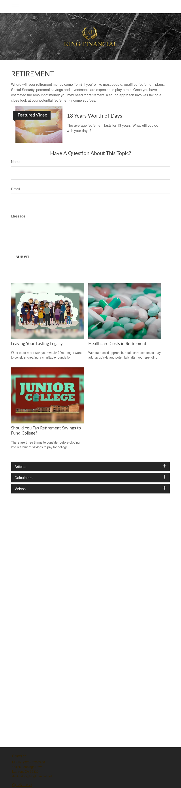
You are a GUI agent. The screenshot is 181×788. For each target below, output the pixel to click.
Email (15, 188)
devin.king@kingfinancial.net (32, 776)
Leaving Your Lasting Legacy (37, 344)
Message (18, 216)
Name (16, 161)
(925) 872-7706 (34, 762)
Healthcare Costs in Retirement (117, 344)
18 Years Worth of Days (94, 116)
